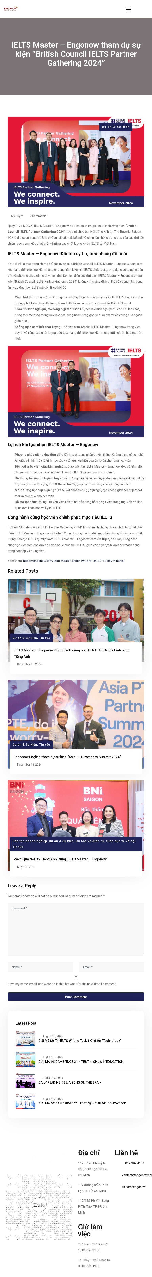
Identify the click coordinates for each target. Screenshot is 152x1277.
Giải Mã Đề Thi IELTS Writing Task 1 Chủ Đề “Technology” (79, 1041)
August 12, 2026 (53, 1099)
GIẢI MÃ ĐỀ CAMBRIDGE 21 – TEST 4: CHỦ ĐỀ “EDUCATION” (81, 1062)
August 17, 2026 (53, 1077)
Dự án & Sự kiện (116, 127)
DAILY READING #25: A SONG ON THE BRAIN (70, 1082)
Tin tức (44, 638)
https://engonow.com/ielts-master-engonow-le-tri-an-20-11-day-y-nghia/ (73, 561)
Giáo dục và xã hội (121, 841)
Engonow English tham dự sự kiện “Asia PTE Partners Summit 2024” (67, 757)
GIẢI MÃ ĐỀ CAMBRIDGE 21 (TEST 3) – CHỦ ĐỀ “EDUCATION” (82, 1103)
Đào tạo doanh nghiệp (29, 841)
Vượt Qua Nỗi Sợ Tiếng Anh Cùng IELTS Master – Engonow (60, 859)
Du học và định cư (90, 841)
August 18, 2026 (53, 1036)
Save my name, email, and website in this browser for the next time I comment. (62, 984)
